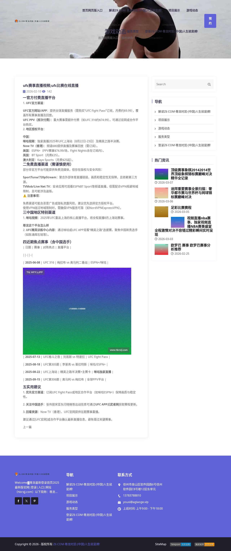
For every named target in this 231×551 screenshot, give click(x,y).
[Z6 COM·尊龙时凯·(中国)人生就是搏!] (38, 21)
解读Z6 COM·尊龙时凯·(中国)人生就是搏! (135, 10)
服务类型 (133, 31)
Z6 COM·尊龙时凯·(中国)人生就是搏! (76, 544)
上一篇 (27, 427)
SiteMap (160, 544)
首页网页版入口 (92, 10)
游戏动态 (192, 10)
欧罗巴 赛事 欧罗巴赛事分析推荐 (190, 247)
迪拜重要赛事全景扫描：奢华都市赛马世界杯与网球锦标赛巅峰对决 (191, 192)
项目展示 (174, 10)
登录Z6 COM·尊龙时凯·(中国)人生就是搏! (171, 31)
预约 (210, 21)
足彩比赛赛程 (181, 207)
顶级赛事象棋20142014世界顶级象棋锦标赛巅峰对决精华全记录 (191, 174)
